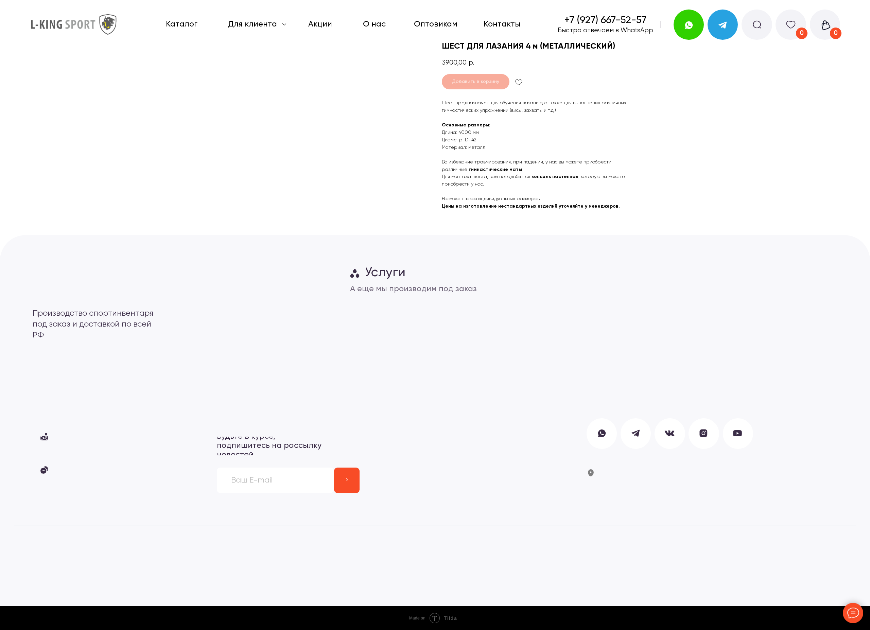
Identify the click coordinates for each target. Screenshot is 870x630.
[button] (103, 436)
